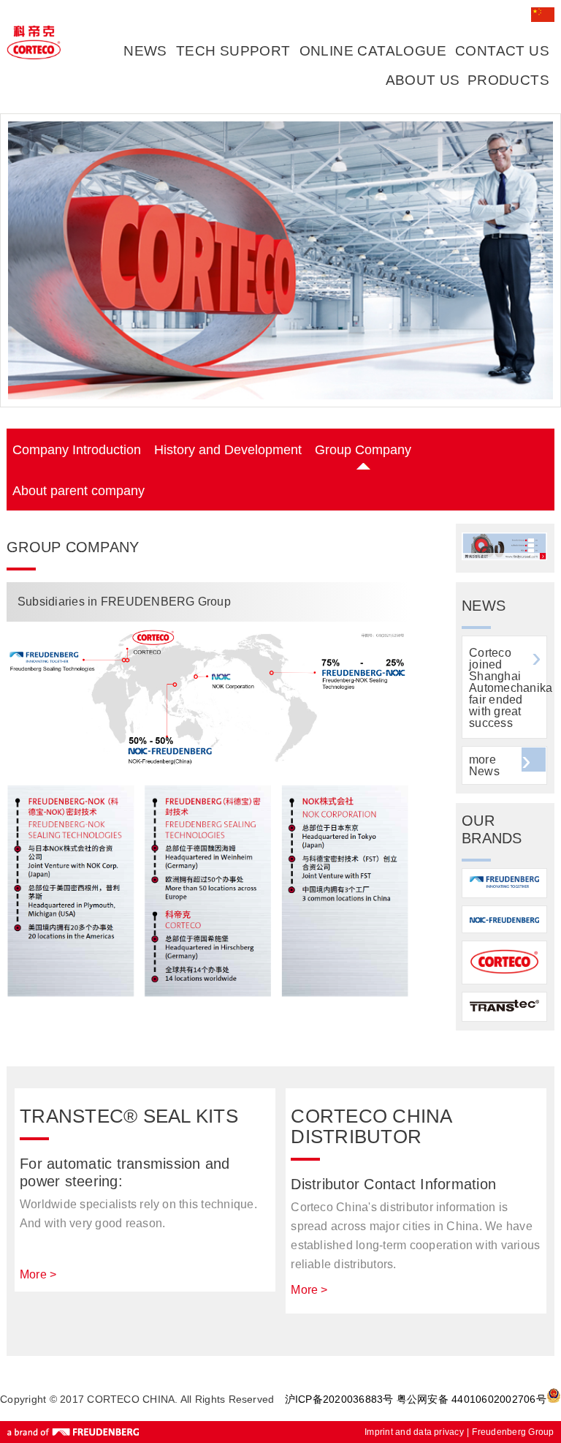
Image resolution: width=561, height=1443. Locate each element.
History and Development (228, 449)
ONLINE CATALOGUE (372, 51)
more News (484, 765)
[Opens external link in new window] (504, 556)
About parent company (78, 490)
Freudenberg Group (513, 1432)
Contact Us (502, 51)
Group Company (363, 449)
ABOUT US (423, 80)
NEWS (145, 51)
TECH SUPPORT (233, 51)
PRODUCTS (508, 80)
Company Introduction (76, 449)
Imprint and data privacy (414, 1432)
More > (38, 1274)
